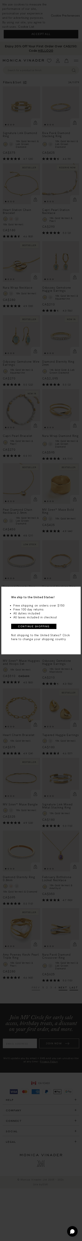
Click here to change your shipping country (40, 637)
